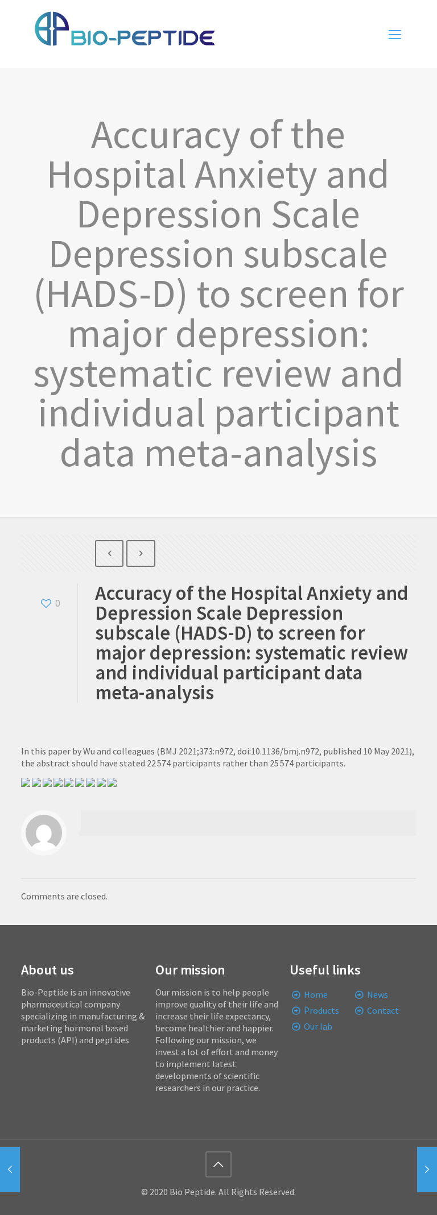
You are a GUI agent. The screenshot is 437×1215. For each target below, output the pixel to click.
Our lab (318, 1026)
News (377, 994)
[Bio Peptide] (124, 34)
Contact (383, 1010)
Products (321, 1010)
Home (316, 994)
